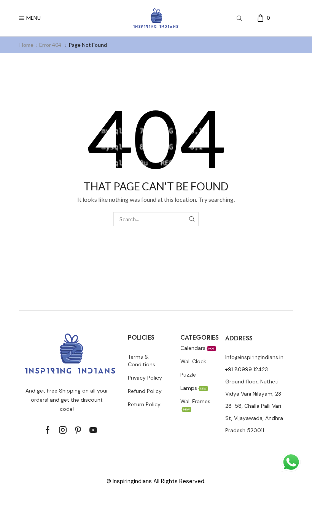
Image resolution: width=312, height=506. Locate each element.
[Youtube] (93, 430)
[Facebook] (47, 430)
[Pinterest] (78, 430)
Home (26, 45)
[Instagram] (63, 430)
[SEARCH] (192, 219)
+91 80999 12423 (246, 369)
